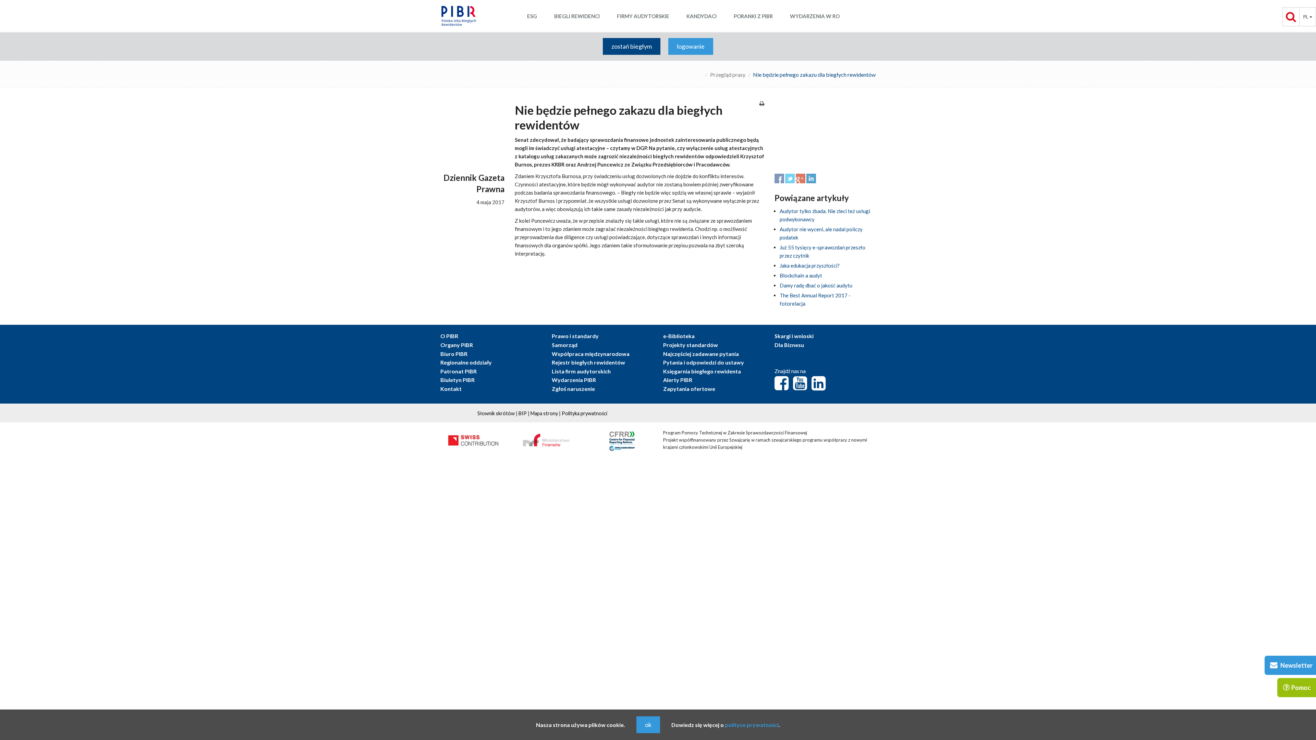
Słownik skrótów (496, 413)
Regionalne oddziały (466, 362)
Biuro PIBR (453, 353)
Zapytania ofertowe (689, 388)
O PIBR (449, 336)
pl (1306, 17)
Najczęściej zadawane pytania (701, 353)
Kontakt (451, 388)
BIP (523, 413)
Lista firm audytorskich (581, 371)
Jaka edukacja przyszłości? (810, 265)
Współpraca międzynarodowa (591, 353)
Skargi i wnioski (794, 336)
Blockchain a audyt (801, 275)
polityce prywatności (752, 725)
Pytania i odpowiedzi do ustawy (703, 362)
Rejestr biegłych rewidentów (588, 362)
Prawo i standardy (575, 336)
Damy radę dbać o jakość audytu (816, 285)
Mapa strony (544, 413)
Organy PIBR (456, 345)
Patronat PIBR (458, 371)
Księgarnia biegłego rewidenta (702, 371)
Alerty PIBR (677, 380)
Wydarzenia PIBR (574, 380)
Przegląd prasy (727, 74)
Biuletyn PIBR (457, 380)
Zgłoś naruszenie (573, 388)
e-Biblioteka (679, 336)
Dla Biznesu (789, 345)
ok (648, 724)
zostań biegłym (631, 46)
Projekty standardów (690, 345)
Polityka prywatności (584, 413)
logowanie (691, 46)
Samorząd (564, 345)
